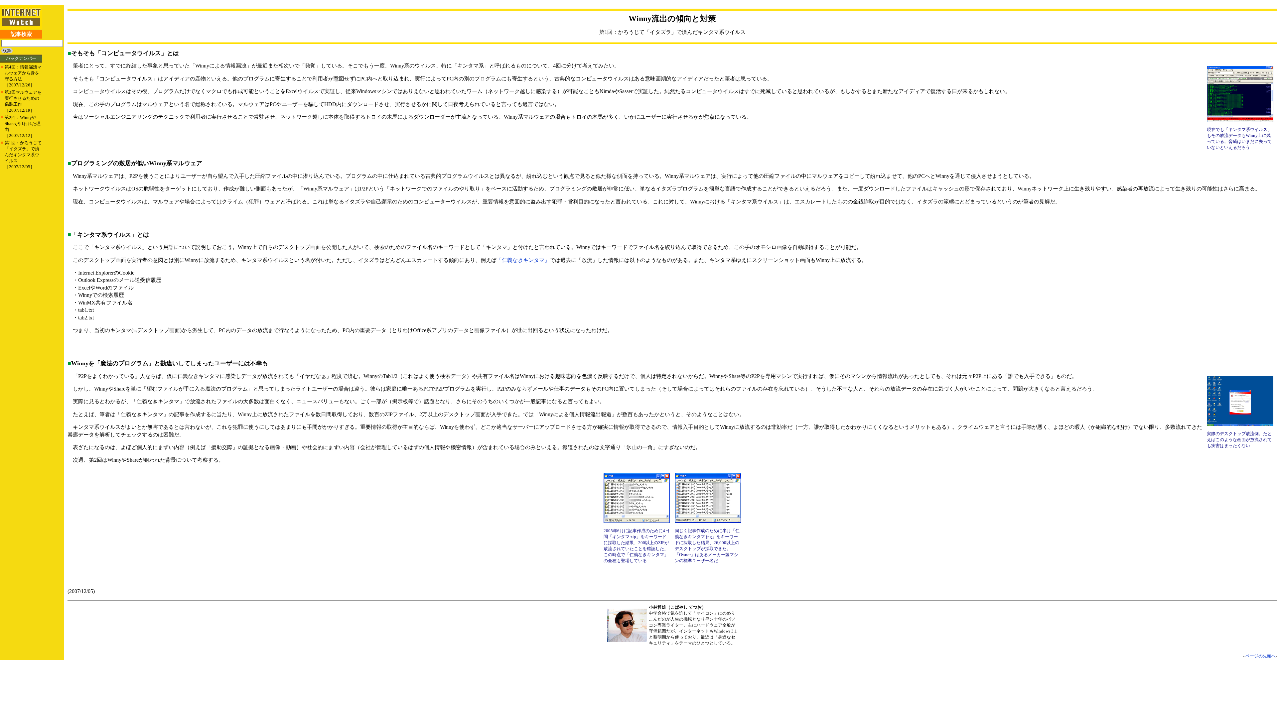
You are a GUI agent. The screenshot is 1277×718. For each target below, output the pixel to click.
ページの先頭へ (1260, 656)
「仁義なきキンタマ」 (523, 260)
